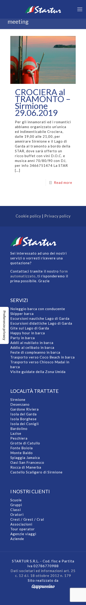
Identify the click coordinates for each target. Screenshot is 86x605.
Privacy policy (57, 216)
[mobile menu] (80, 9)
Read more (63, 182)
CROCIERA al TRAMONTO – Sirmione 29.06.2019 (43, 102)
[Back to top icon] (72, 593)
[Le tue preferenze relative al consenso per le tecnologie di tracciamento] (4, 325)
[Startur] (43, 9)
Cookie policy (28, 216)
